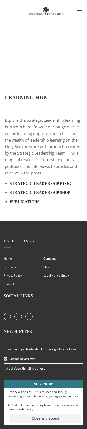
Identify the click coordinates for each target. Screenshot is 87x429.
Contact (9, 284)
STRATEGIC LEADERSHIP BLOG (40, 183)
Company (50, 258)
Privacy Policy (13, 275)
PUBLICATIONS (24, 202)
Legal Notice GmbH (57, 275)
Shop (47, 267)
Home (8, 258)
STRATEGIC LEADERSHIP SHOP (40, 192)
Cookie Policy (24, 409)
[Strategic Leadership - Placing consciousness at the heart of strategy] (45, 13)
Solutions (10, 267)
